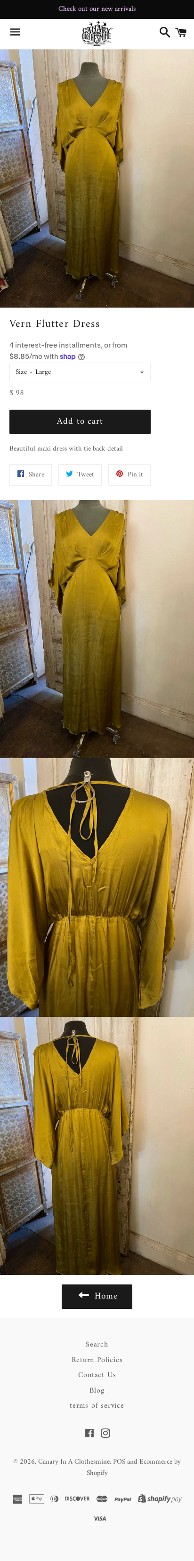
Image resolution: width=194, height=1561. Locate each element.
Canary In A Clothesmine (74, 1462)
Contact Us (97, 1375)
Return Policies (97, 1360)
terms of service (97, 1405)
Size (21, 372)
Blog (96, 1390)
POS (119, 1462)
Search (97, 1344)
